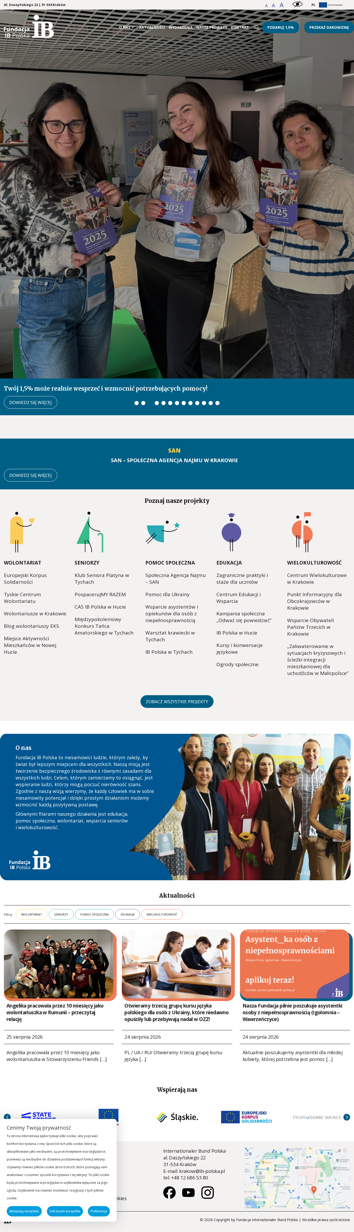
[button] (266, 6)
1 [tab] (136, 351)
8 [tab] (184, 351)
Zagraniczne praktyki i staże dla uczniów (242, 526)
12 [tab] (211, 351)
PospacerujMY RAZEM (100, 542)
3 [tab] (150, 351)
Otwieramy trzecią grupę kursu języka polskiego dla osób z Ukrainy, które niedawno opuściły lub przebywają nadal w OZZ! (176, 960)
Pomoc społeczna (170, 510)
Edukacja (229, 510)
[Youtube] (189, 1144)
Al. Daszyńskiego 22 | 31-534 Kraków (35, 5)
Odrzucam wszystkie (64, 1211)
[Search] (257, 27)
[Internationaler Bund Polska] (29, 36)
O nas (124, 27)
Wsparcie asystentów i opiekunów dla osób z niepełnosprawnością (171, 561)
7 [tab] (177, 351)
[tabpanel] (177, 186)
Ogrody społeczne (237, 612)
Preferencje (98, 1211)
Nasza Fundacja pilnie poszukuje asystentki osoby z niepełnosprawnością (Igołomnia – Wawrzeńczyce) (292, 960)
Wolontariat (22, 510)
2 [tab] (143, 351)
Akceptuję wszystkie (24, 1211)
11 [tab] (204, 351)
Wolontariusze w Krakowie (35, 561)
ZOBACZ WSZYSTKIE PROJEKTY (177, 649)
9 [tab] (190, 351)
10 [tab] (197, 351)
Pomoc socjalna (92, 1099)
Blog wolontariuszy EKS (31, 573)
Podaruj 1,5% (280, 27)
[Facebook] (170, 1144)
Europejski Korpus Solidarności (25, 526)
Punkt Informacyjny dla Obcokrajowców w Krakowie (314, 549)
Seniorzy (87, 510)
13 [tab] (217, 351)
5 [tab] (163, 351)
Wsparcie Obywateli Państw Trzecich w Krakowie (310, 575)
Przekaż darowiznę (329, 27)
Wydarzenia (181, 27)
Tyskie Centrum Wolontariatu (22, 545)
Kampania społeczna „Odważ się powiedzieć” (244, 564)
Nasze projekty (211, 27)
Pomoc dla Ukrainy (167, 542)
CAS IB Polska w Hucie (100, 554)
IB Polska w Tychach (169, 599)
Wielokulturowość (314, 510)
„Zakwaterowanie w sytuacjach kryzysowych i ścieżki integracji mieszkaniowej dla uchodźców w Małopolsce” (318, 607)
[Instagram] (207, 1144)
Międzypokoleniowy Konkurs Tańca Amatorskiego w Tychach (104, 574)
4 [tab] (157, 351)
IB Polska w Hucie (236, 580)
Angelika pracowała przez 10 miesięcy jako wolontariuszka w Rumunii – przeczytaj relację (55, 960)
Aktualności (152, 27)
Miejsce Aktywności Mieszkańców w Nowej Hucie (30, 593)
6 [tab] (170, 351)
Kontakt (240, 27)
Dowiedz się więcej (30, 350)
